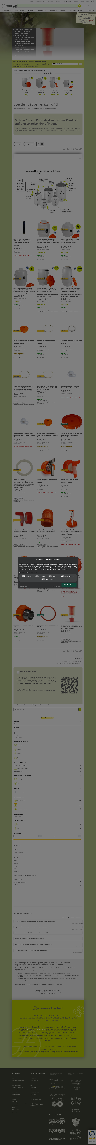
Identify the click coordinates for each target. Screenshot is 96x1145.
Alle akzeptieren (69, 585)
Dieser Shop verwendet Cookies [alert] (48, 559)
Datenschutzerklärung (24, 572)
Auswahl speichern (56, 586)
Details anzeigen (24, 586)
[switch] (23, 576)
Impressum (34, 572)
